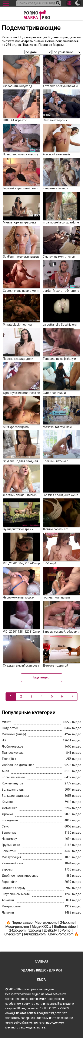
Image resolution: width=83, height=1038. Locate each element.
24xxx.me (67, 923)
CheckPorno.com (60, 934)
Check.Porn (12, 934)
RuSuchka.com (35, 934)
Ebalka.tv (50, 930)
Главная (41, 961)
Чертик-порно (46, 923)
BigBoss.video (65, 927)
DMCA (41, 979)
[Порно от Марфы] (41, 13)
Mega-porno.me (17, 927)
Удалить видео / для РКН (41, 970)
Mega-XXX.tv (41, 927)
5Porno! (66, 930)
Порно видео (22, 923)
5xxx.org (34, 930)
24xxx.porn (17, 930)
